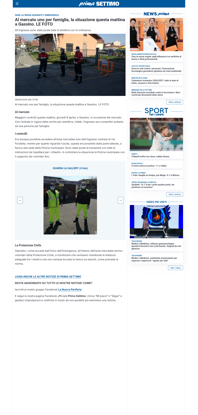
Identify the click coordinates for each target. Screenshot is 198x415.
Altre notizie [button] (175, 102)
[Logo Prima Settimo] (99, 4)
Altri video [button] (175, 267)
